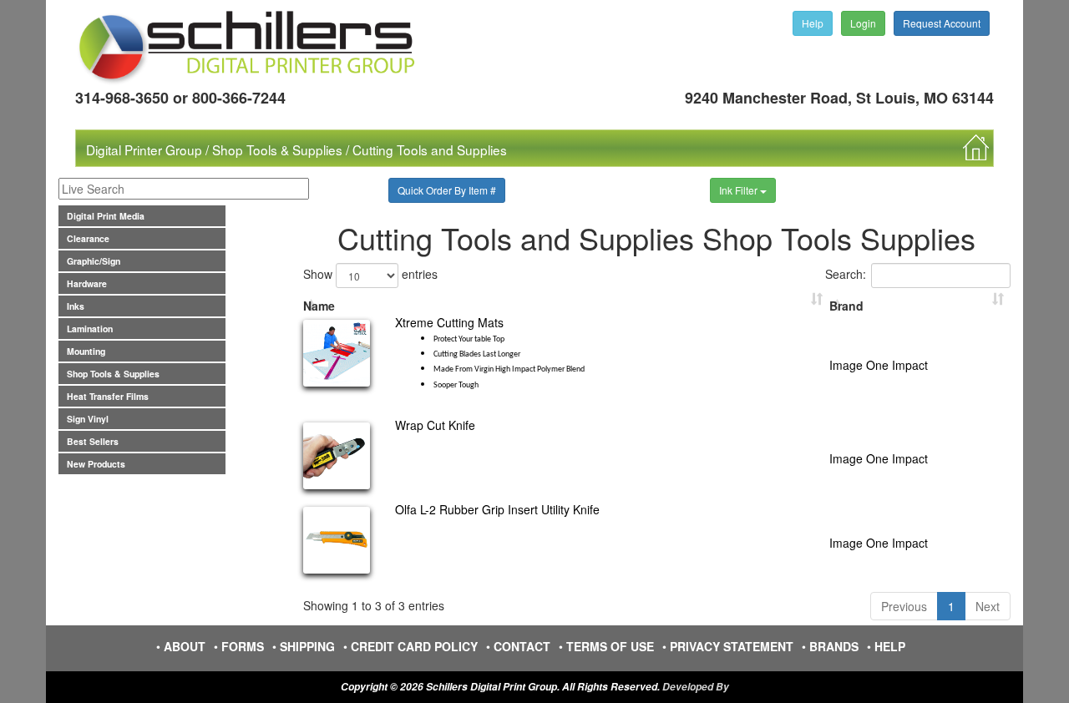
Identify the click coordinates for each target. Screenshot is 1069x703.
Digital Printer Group (144, 149)
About (184, 646)
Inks (75, 306)
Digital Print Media (105, 216)
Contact (522, 646)
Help (812, 23)
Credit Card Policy (414, 646)
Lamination (90, 328)
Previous (904, 606)
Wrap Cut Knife (435, 425)
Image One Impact (878, 365)
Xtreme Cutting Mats (490, 352)
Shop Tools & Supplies (277, 149)
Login (863, 23)
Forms (242, 646)
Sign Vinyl (88, 418)
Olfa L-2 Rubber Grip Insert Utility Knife (497, 509)
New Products (96, 464)
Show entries (370, 273)
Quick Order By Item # (447, 190)
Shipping (307, 646)
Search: (845, 273)
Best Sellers (93, 441)
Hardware (87, 283)
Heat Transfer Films (108, 396)
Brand (846, 305)
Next (987, 606)
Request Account (941, 23)
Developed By (695, 687)
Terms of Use (610, 646)
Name (319, 305)
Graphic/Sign (93, 261)
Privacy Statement (731, 646)
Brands (834, 646)
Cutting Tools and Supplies (429, 149)
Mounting (86, 351)
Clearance (88, 238)
